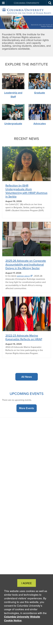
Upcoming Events (26, 393)
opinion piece (23, 275)
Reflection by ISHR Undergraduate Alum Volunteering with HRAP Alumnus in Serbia (26, 190)
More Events (26, 408)
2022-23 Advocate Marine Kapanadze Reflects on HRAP (23, 337)
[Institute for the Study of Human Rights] (26, 11)
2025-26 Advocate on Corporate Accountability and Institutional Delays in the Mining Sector (25, 264)
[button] (3, 3)
